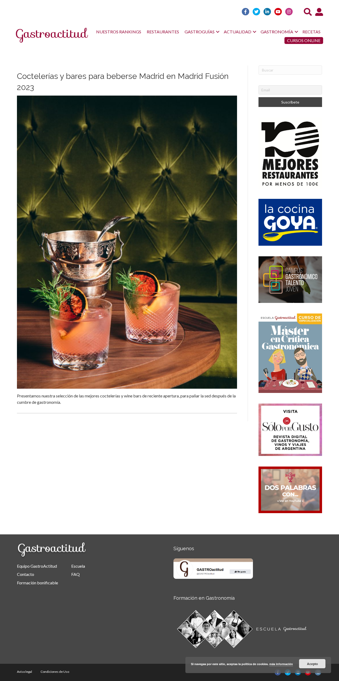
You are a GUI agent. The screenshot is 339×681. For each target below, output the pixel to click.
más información (281, 664)
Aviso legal (24, 672)
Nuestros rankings (118, 31)
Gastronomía (277, 31)
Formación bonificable (37, 582)
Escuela (78, 565)
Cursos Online (303, 40)
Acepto (312, 663)
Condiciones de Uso (55, 672)
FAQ (75, 574)
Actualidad (237, 31)
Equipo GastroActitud (37, 565)
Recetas (311, 31)
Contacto (25, 574)
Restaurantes (163, 31)
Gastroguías (200, 31)
